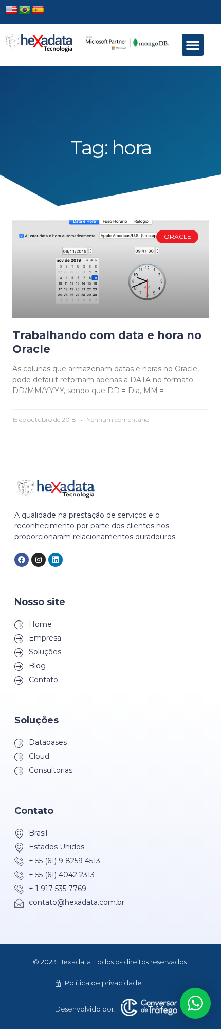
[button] (193, 45)
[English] (11, 10)
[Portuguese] (25, 10)
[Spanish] (38, 10)
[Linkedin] (55, 560)
